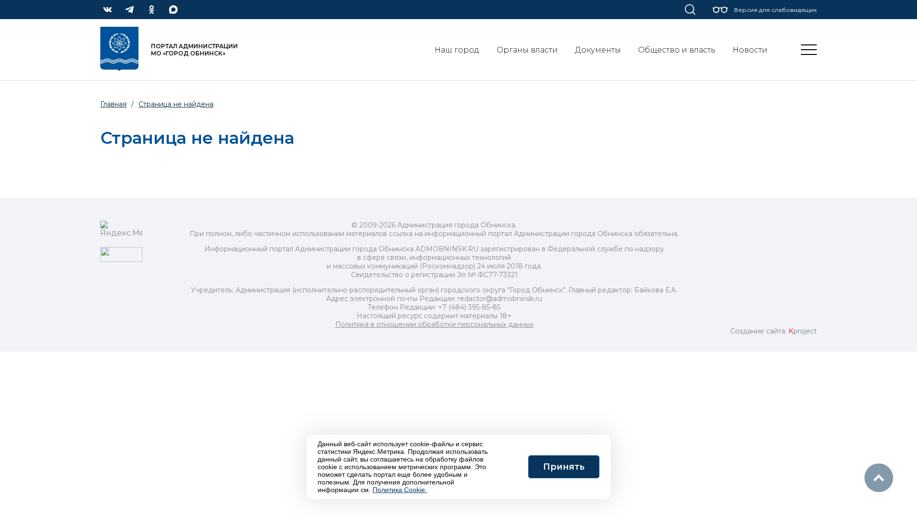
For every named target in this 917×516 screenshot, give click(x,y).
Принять (564, 467)
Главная (113, 104)
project (803, 331)
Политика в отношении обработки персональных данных (434, 324)
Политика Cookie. (400, 490)
